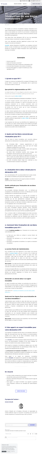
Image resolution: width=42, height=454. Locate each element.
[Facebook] (28, 433)
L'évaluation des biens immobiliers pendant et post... (15, 430)
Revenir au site (8, 433)
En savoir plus (12, 449)
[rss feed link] (36, 433)
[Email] (35, 433)
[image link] (4, 3)
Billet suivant (7, 429)
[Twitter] (30, 433)
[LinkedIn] (32, 433)
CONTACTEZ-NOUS (36, 3)
